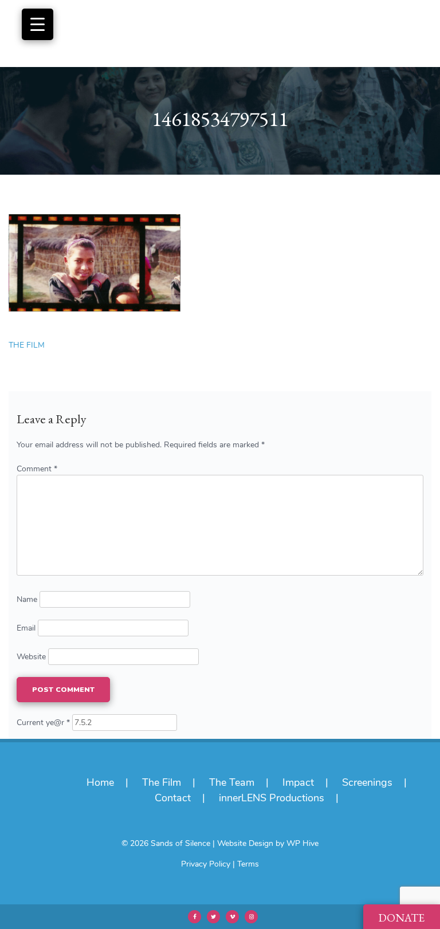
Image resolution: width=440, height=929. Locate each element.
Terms (248, 864)
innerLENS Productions (271, 798)
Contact (173, 798)
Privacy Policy (205, 864)
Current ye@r (43, 722)
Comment (37, 468)
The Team (231, 782)
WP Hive (302, 843)
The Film (161, 782)
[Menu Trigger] (37, 24)
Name (27, 599)
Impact (298, 782)
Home (100, 782)
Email (26, 628)
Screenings (367, 782)
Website (31, 656)
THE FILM (27, 345)
